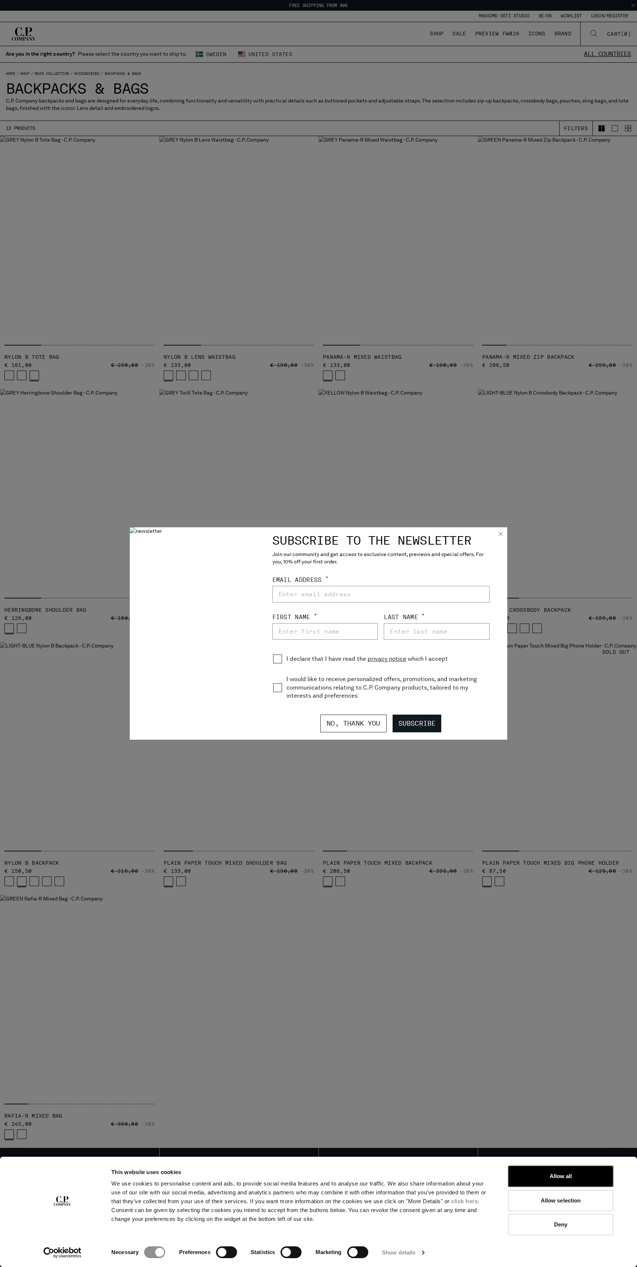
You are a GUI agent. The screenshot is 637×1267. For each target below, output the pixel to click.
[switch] (226, 1252)
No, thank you (353, 723)
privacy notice (387, 658)
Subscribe (417, 723)
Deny (560, 1224)
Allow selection (561, 1200)
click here (464, 1201)
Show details (398, 1252)
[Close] (500, 534)
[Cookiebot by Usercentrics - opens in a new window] (62, 1252)
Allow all (561, 1176)
